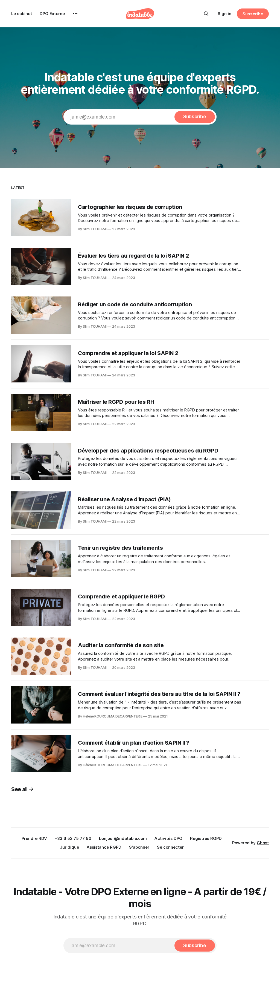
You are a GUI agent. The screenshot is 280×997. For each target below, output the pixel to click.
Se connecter (170, 847)
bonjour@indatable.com (123, 838)
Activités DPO (168, 838)
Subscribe (253, 13)
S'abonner (139, 847)
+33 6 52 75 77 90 (73, 838)
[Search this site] (206, 13)
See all (19, 789)
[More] (75, 13)
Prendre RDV (34, 838)
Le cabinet (21, 13)
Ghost (263, 842)
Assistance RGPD (104, 847)
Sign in (224, 13)
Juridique (69, 847)
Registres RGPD (206, 838)
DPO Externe (52, 13)
